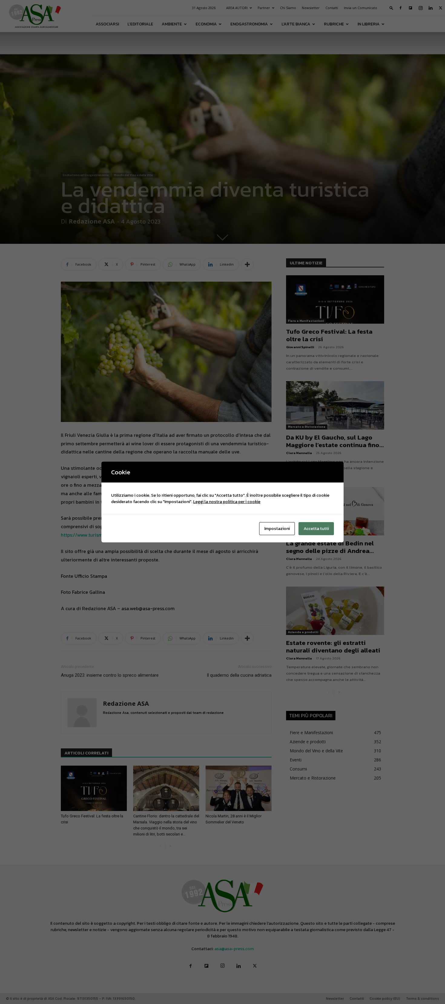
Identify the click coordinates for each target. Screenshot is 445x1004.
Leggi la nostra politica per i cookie (226, 502)
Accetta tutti (316, 528)
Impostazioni (277, 528)
